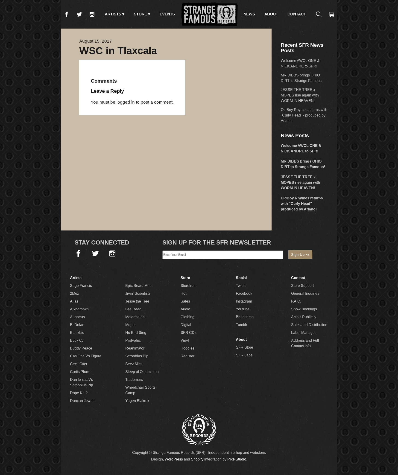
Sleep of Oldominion (142, 372)
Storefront (188, 286)
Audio (185, 309)
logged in (126, 102)
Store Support (302, 286)
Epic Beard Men (138, 286)
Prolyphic (133, 340)
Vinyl (185, 340)
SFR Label (245, 355)
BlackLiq (77, 333)
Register (187, 356)
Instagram (92, 14)
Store (140, 14)
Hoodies (187, 348)
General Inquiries (305, 293)
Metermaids (134, 317)
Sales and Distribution (309, 325)
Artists (113, 14)
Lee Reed (133, 309)
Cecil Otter (78, 364)
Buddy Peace (81, 348)
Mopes (130, 325)
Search (319, 14)
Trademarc (134, 380)
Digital (186, 325)
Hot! (184, 293)
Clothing (187, 317)
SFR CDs (188, 333)
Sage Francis (81, 286)
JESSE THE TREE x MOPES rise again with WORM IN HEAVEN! (300, 95)
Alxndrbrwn (79, 309)
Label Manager (303, 333)
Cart (331, 14)
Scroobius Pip (136, 356)
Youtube (242, 309)
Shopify (197, 459)
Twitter (79, 14)
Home (209, 14)
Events (167, 14)
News (249, 14)
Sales (185, 301)
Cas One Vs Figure (85, 356)
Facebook (66, 14)
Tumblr (241, 325)
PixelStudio (236, 459)
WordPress (174, 459)
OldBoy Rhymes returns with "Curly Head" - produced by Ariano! (304, 115)
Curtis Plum (79, 372)
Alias (74, 301)
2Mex (74, 293)
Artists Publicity (303, 317)
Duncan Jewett (82, 401)
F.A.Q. (296, 301)
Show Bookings (304, 309)
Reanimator (134, 348)
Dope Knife (79, 393)
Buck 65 (76, 340)
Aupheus (77, 317)
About (271, 14)
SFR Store (244, 347)
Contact (296, 14)
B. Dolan (77, 325)
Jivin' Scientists (137, 293)
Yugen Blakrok (137, 401)
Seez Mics (133, 364)
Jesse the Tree (137, 301)
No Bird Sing (135, 333)
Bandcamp (245, 317)
